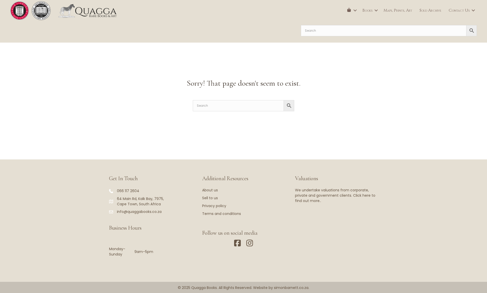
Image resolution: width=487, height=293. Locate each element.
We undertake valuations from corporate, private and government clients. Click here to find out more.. (335, 195)
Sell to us (210, 197)
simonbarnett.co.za (291, 287)
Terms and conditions (221, 213)
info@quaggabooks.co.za (139, 211)
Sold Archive (430, 10)
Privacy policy (214, 205)
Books (367, 10)
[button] (355, 10)
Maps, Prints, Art (398, 10)
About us (210, 190)
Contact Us (459, 10)
